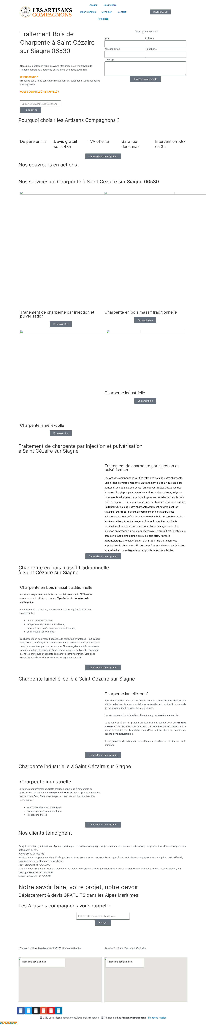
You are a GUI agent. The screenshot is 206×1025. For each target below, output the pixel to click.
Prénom (149, 38)
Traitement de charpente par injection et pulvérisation (57, 314)
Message (109, 59)
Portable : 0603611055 (121, 931)
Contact (122, 11)
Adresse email (112, 48)
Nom (107, 38)
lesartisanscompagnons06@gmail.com (104, 938)
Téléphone (151, 48)
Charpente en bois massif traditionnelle (141, 312)
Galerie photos (88, 11)
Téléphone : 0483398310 (89, 931)
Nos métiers (109, 4)
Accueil (93, 4)
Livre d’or (107, 11)
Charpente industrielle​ (125, 392)
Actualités (103, 18)
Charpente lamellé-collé (42, 425)
